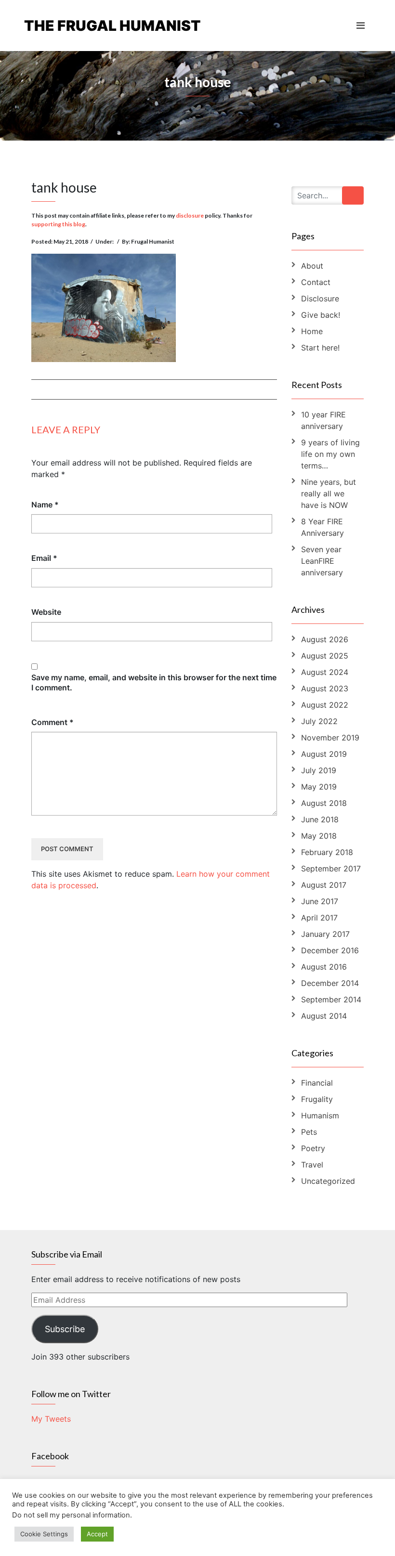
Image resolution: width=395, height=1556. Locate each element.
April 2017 (319, 917)
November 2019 (330, 737)
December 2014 (330, 983)
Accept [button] (97, 1534)
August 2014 (324, 1016)
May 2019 (319, 786)
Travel (312, 1164)
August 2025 (324, 656)
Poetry (313, 1148)
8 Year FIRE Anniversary (322, 527)
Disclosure (320, 298)
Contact (315, 282)
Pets (309, 1132)
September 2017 (331, 868)
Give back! (320, 315)
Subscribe (65, 1329)
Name (45, 504)
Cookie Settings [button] (44, 1534)
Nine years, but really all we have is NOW (328, 493)
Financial (317, 1083)
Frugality (317, 1099)
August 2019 (324, 754)
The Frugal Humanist (111, 25)
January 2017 (325, 934)
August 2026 (324, 639)
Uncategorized (328, 1181)
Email (44, 558)
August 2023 (324, 688)
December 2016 (330, 950)
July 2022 (319, 721)
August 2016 (324, 967)
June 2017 (319, 901)
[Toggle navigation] (360, 25)
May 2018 (319, 836)
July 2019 (318, 770)
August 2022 (324, 705)
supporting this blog (58, 224)
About (312, 266)
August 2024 (324, 672)
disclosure (190, 215)
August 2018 (324, 803)
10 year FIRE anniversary (323, 420)
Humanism (320, 1115)
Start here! (320, 347)
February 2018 (327, 852)
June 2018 (320, 819)
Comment (52, 722)
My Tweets (51, 1419)
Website (46, 612)
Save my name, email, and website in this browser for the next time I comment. (153, 682)
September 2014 (331, 999)
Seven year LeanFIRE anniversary (322, 561)
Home (312, 331)
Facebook (50, 1456)
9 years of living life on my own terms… (330, 454)
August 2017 (323, 885)
